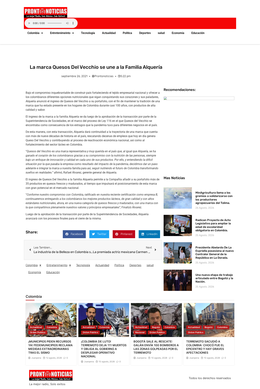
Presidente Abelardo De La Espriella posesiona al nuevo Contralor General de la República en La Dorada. (214, 252)
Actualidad (109, 33)
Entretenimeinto (60, 33)
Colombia (33, 33)
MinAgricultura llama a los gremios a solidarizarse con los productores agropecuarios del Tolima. (214, 198)
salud (161, 33)
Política (127, 33)
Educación (197, 33)
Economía (178, 33)
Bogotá (156, 327)
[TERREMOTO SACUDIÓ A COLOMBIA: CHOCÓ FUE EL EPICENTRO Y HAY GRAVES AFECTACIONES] (209, 320)
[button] (74, 234)
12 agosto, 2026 (54, 358)
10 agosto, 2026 (107, 362)
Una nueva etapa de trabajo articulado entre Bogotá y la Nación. (214, 278)
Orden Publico (37, 332)
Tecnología (88, 33)
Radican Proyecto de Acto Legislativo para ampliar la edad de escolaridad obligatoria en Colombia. (213, 225)
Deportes (145, 33)
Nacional (140, 332)
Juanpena (36, 358)
